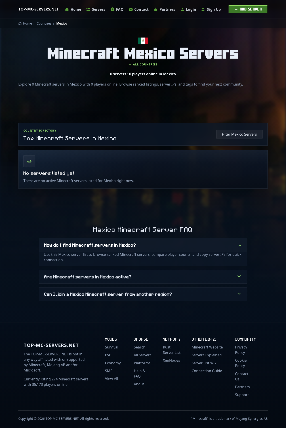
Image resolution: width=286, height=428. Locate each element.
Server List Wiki (204, 363)
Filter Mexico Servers (239, 134)
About (139, 384)
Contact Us (241, 376)
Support (242, 394)
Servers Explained (207, 354)
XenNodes (171, 360)
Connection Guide (207, 370)
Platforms (142, 363)
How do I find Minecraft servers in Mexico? (90, 245)
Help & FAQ (139, 373)
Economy (113, 363)
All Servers (142, 354)
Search (139, 347)
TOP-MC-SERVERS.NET (38, 9)
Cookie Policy (241, 363)
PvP (108, 354)
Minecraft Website (207, 347)
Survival (111, 347)
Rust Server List (172, 350)
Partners (242, 386)
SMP (109, 370)
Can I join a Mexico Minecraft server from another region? (108, 294)
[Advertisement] (143, 106)
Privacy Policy (241, 350)
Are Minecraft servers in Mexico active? (88, 276)
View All (111, 378)
